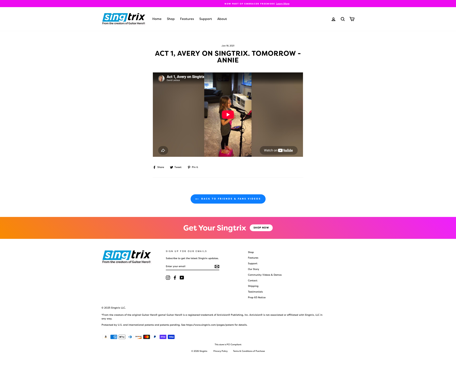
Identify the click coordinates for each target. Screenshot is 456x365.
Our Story (253, 269)
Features (187, 19)
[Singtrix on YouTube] (182, 277)
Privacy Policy (220, 351)
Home (157, 19)
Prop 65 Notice (257, 297)
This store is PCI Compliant (228, 344)
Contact (252, 280)
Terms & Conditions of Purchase (249, 351)
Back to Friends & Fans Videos (230, 198)
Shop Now (261, 227)
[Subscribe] (217, 266)
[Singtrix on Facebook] (175, 277)
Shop (171, 19)
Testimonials (255, 291)
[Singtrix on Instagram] (168, 277)
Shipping (253, 286)
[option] (228, 3)
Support (205, 19)
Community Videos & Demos (265, 274)
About (222, 19)
